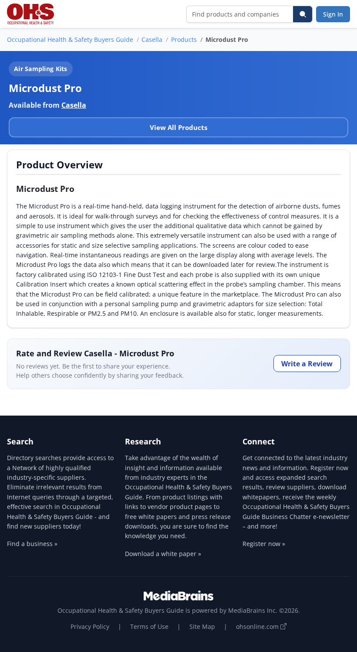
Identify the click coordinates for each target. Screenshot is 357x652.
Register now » (263, 543)
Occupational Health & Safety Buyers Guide (70, 39)
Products (184, 39)
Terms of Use (149, 626)
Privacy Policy (90, 626)
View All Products (178, 127)
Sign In (333, 14)
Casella (151, 39)
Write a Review (307, 364)
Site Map (202, 626)
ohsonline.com (258, 626)
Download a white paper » (163, 554)
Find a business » (32, 543)
